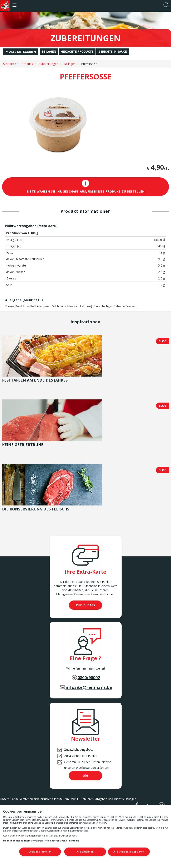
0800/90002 (89, 677)
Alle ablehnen (85, 851)
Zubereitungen (48, 64)
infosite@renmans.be (88, 687)
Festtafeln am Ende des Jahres (35, 380)
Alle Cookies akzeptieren (128, 851)
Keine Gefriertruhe (22, 444)
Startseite (9, 64)
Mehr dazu (47, 226)
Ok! (85, 775)
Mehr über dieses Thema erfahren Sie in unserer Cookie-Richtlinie (41, 840)
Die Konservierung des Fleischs (35, 509)
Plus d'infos (85, 605)
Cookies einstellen (40, 851)
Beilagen (69, 64)
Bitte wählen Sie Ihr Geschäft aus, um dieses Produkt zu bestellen (85, 191)
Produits (27, 64)
